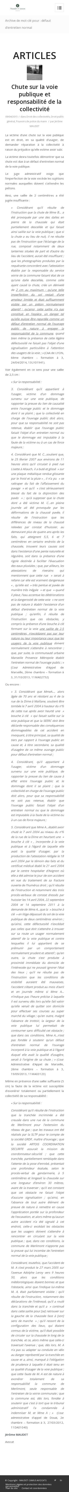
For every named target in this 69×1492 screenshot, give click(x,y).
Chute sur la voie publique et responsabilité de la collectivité (34, 98)
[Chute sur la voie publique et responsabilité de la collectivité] (34, 72)
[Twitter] (55, 1480)
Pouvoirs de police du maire (31, 121)
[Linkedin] (61, 1480)
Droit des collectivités (38, 116)
